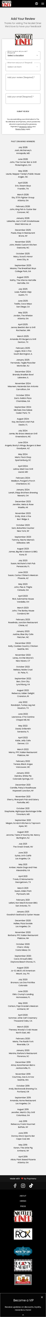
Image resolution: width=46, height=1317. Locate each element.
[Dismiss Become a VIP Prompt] (42, 1297)
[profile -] (36, 3)
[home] (23, 1216)
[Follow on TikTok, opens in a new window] (31, 1186)
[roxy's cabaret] (23, 1265)
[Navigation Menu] (42, 4)
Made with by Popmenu (19, 1178)
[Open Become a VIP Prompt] (23, 1314)
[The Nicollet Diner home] (13, 4)
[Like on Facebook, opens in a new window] (15, 1186)
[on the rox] (23, 1233)
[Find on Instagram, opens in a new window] (23, 1186)
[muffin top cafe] (23, 1251)
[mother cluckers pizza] (23, 1279)
